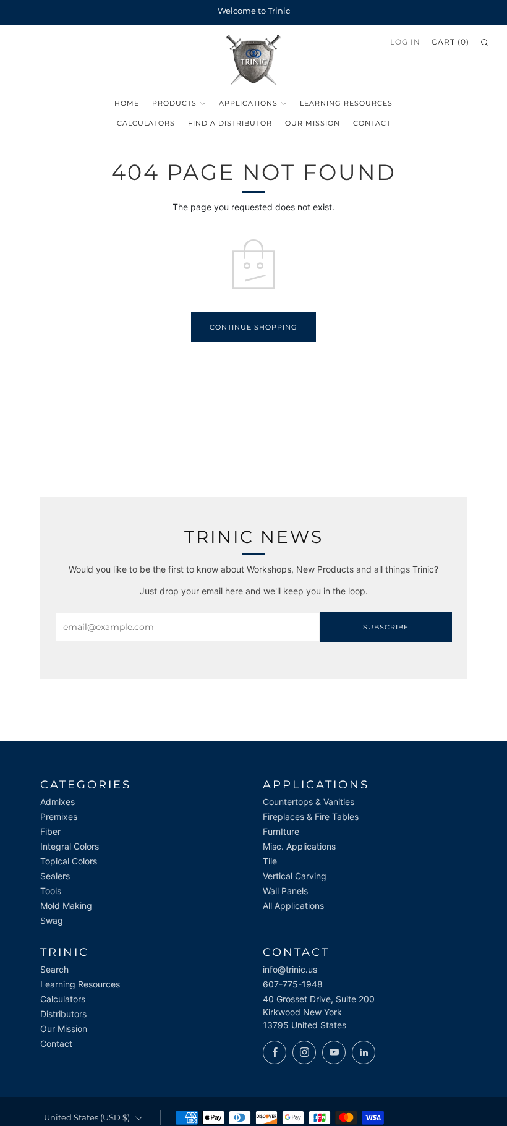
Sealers (55, 876)
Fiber (50, 831)
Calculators (146, 123)
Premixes (58, 816)
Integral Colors (69, 846)
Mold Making (66, 905)
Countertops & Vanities (308, 801)
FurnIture (281, 831)
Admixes (57, 801)
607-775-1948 (293, 984)
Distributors (63, 1014)
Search (54, 969)
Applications (248, 103)
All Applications (293, 905)
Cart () (450, 41)
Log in (405, 41)
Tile (270, 861)
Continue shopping (253, 327)
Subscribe (386, 627)
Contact (372, 123)
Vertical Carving (294, 876)
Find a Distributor (230, 123)
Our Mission (312, 123)
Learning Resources (346, 103)
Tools (50, 890)
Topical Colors (68, 861)
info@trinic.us (290, 969)
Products (174, 103)
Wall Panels (285, 890)
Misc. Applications (299, 846)
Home (126, 103)
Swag (51, 920)
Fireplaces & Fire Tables (311, 816)
